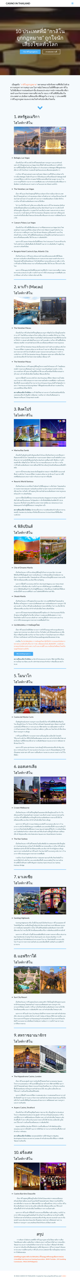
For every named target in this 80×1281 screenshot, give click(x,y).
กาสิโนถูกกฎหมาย (28, 84)
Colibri (63, 1276)
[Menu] (72, 3)
